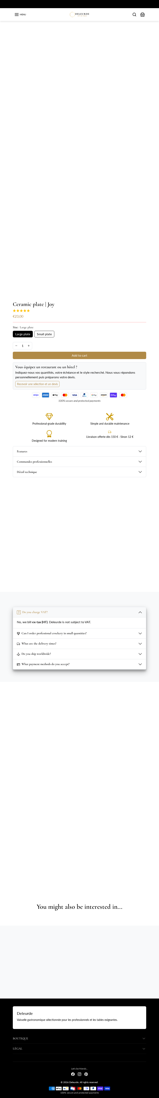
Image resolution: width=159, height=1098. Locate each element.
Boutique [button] (20, 1038)
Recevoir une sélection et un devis (37, 384)
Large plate (22, 334)
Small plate (44, 334)
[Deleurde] (79, 14)
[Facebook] (73, 1073)
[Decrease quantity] (16, 345)
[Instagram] (79, 1073)
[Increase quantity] (28, 345)
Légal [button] (17, 1048)
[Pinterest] (86, 1073)
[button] (20, 14)
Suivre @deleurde (82, 704)
